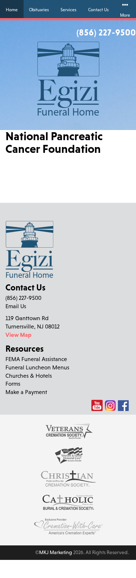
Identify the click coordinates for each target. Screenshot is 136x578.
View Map (18, 334)
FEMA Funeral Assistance (36, 359)
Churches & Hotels (28, 375)
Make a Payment (26, 392)
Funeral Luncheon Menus (37, 367)
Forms (12, 383)
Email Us (15, 306)
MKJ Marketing (55, 552)
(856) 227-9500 (106, 32)
